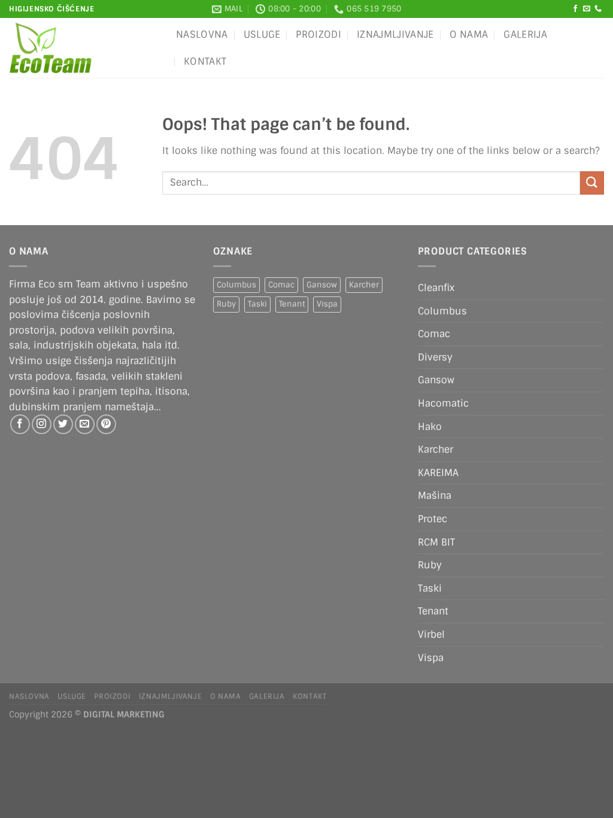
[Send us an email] (586, 9)
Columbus (236, 285)
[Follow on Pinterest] (106, 424)
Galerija (525, 34)
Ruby (226, 304)
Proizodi (318, 34)
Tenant (292, 304)
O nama (469, 34)
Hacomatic (443, 403)
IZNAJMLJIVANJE (395, 34)
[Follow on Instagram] (41, 424)
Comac (281, 285)
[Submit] (592, 183)
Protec (432, 519)
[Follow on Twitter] (63, 424)
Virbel (431, 634)
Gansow (321, 285)
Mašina (434, 495)
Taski (257, 304)
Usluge (262, 34)
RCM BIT (436, 542)
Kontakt (205, 61)
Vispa (327, 304)
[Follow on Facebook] (575, 9)
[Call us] (598, 9)
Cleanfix (436, 287)
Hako (430, 426)
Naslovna (202, 34)
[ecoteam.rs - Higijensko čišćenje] (83, 48)
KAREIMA (438, 472)
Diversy (435, 357)
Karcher (364, 285)
